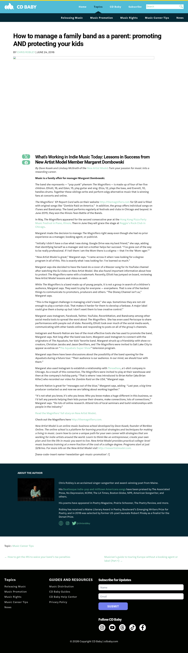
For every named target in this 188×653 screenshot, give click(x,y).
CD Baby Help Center (63, 596)
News (180, 17)
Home (83, 6)
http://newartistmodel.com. (114, 448)
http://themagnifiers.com (115, 202)
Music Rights (129, 17)
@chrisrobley (83, 523)
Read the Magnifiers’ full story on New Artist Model (65, 413)
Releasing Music (72, 17)
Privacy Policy (58, 602)
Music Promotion (101, 17)
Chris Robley (26, 52)
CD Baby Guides (59, 591)
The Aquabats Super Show (75, 348)
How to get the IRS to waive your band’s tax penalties (37, 557)
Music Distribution (61, 586)
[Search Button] (181, 7)
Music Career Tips (157, 17)
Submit (113, 606)
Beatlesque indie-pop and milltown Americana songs (94, 489)
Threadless (114, 368)
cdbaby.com (111, 641)
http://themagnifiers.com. (87, 419)
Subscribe (135, 6)
